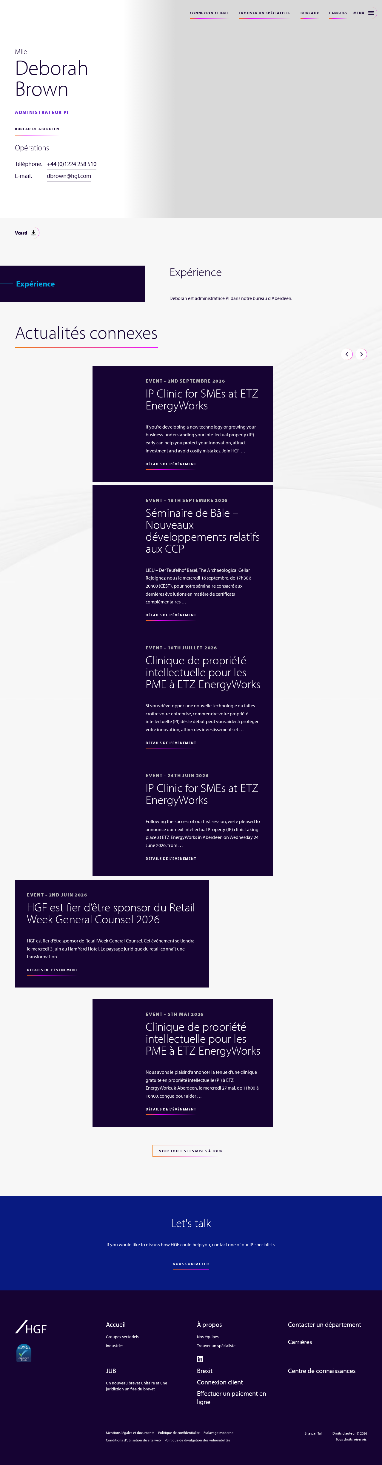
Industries (115, 1345)
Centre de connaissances (322, 1371)
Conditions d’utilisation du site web (133, 1440)
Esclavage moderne (218, 1432)
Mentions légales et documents (130, 1432)
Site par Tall (314, 1433)
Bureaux (310, 13)
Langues (338, 13)
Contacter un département (324, 1324)
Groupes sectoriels (122, 1336)
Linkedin (200, 1359)
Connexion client (209, 13)
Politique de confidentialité (179, 1432)
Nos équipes (208, 1336)
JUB (111, 1371)
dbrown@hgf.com (69, 175)
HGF (24, 12)
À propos (209, 1324)
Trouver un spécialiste (265, 13)
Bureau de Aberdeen (37, 129)
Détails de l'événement (171, 464)
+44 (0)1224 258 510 (71, 163)
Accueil (116, 1324)
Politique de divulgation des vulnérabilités (197, 1440)
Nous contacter (191, 1263)
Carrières (300, 1342)
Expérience (35, 284)
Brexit (204, 1371)
